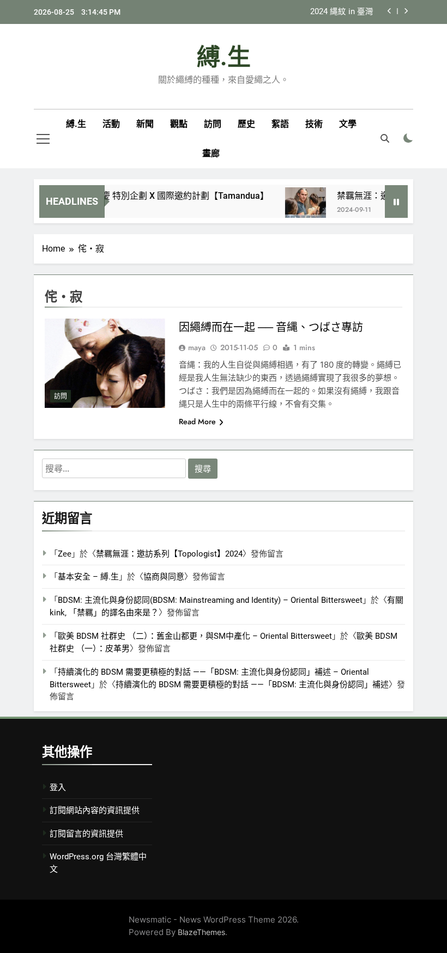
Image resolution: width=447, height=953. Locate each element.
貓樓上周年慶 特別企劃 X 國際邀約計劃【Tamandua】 (155, 196)
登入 (58, 787)
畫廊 (211, 153)
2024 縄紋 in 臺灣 (341, 12)
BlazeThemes (201, 932)
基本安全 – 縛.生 (88, 577)
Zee (64, 554)
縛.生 (224, 57)
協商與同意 (163, 577)
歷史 (246, 124)
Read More (197, 421)
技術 (314, 124)
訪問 (212, 124)
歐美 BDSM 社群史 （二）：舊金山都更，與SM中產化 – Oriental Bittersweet (195, 636)
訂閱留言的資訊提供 (86, 834)
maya (197, 347)
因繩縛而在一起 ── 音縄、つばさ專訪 (271, 327)
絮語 (280, 124)
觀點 (179, 124)
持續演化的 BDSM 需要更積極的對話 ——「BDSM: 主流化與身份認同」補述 (252, 684)
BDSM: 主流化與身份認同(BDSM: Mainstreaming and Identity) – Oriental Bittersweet (210, 600)
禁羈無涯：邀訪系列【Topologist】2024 (169, 554)
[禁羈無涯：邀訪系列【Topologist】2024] (297, 207)
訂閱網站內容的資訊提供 (95, 810)
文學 (348, 124)
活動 (111, 124)
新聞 (145, 124)
